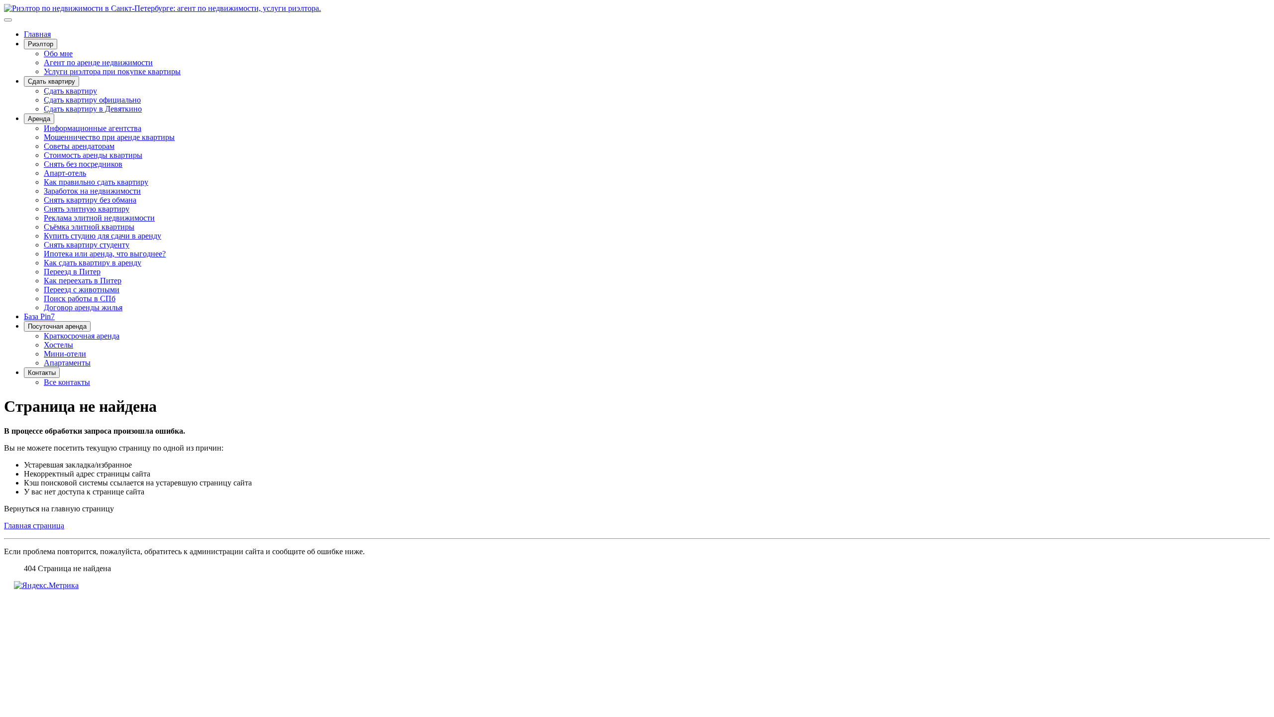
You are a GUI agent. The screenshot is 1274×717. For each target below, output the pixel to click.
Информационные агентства (92, 128)
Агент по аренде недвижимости (98, 62)
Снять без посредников (83, 164)
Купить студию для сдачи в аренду (102, 236)
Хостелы (58, 345)
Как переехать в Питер (82, 280)
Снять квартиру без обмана (90, 200)
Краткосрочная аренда (81, 336)
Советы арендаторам (79, 146)
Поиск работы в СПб (79, 298)
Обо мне (58, 53)
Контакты (42, 372)
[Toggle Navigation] (8, 19)
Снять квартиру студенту (86, 244)
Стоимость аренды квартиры (93, 155)
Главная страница (34, 525)
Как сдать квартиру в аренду (92, 262)
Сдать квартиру (51, 81)
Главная (37, 34)
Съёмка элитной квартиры (89, 227)
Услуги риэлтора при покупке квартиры (112, 71)
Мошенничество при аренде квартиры (109, 137)
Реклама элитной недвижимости (99, 218)
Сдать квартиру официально (92, 100)
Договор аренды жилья (83, 307)
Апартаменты (67, 362)
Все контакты (67, 382)
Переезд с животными (81, 289)
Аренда (39, 118)
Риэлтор (40, 44)
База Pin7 (39, 316)
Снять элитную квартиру (86, 209)
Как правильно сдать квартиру (96, 182)
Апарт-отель (65, 173)
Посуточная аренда (57, 326)
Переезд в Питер (72, 271)
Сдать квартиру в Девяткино (93, 109)
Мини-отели (65, 354)
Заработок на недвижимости (92, 191)
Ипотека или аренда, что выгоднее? (105, 253)
